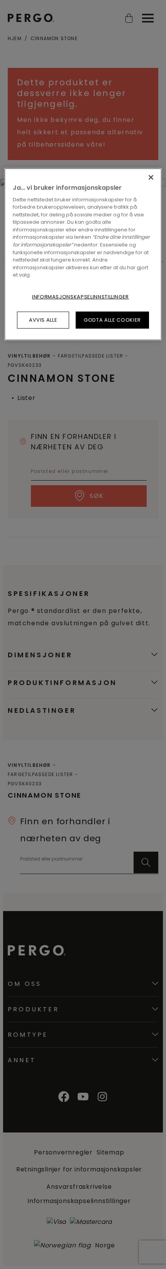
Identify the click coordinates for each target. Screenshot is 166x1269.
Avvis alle (43, 320)
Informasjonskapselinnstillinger (80, 296)
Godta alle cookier (112, 320)
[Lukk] (150, 177)
